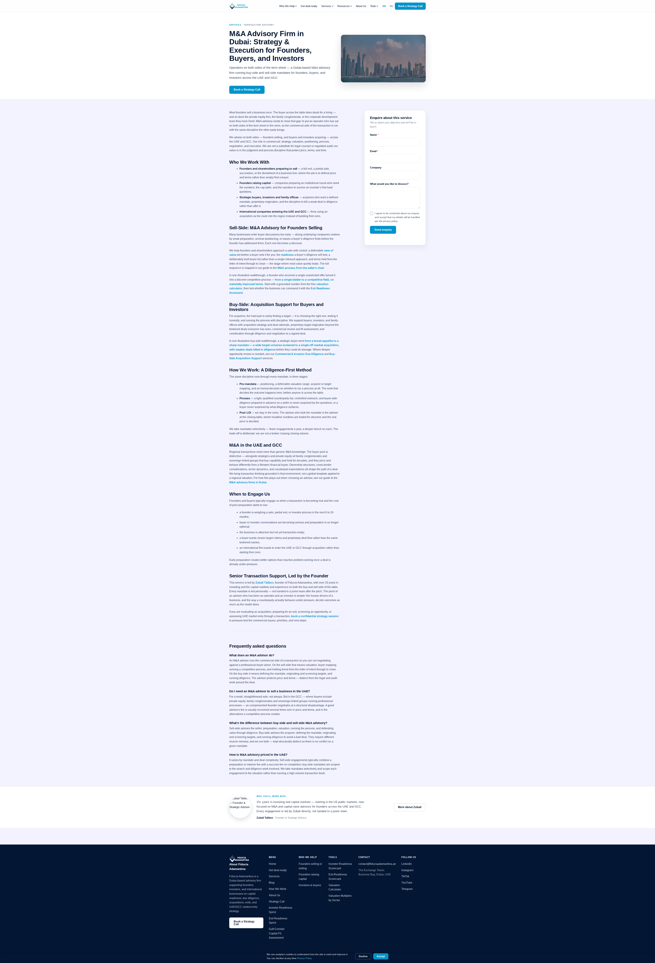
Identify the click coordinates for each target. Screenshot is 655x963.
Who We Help (287, 6)
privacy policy (390, 221)
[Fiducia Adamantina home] (238, 6)
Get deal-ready (309, 6)
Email (374, 151)
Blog (271, 882)
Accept (381, 956)
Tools (373, 6)
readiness (287, 254)
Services (326, 6)
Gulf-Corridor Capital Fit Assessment (277, 933)
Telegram (407, 888)
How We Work (277, 888)
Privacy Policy (304, 958)
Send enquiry (383, 229)
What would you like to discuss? (389, 184)
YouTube (406, 882)
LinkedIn (406, 863)
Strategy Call (277, 901)
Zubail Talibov (264, 582)
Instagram (407, 870)
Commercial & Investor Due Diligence (299, 354)
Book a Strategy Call (410, 6)
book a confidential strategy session (315, 616)
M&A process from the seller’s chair (301, 268)
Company (375, 167)
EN (384, 6)
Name (374, 134)
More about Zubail (409, 807)
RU (391, 6)
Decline (363, 956)
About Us (361, 6)
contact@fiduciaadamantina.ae (377, 863)
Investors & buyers (310, 885)
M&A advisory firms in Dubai (247, 482)
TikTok (405, 876)
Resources (343, 6)
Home (272, 863)
